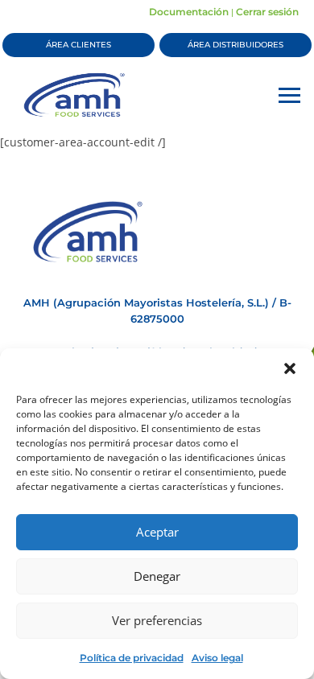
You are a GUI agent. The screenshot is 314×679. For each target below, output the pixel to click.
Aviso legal (217, 658)
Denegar (157, 576)
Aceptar (157, 532)
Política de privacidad (132, 658)
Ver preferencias (157, 620)
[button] (290, 368)
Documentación (189, 12)
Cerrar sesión (267, 12)
